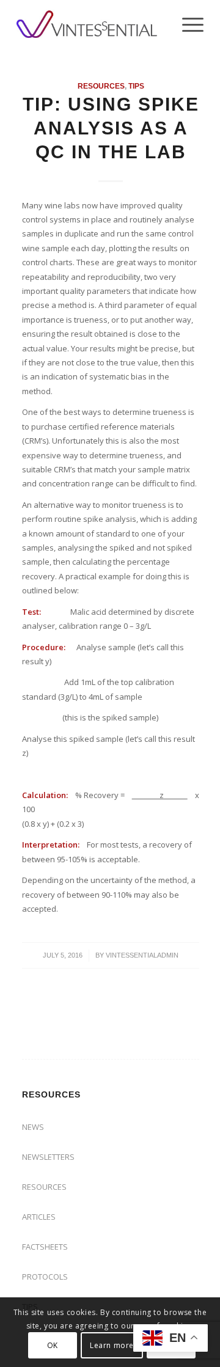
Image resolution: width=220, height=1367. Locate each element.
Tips (136, 86)
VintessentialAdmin (142, 955)
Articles (39, 1216)
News (33, 1126)
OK (52, 1345)
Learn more (112, 1345)
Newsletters (48, 1156)
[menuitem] (187, 24)
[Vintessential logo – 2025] (91, 24)
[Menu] (187, 24)
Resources (101, 86)
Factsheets (45, 1246)
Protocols (45, 1276)
